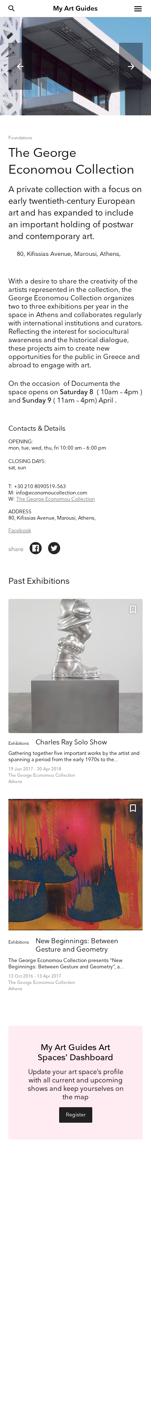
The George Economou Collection (55, 499)
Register (76, 1115)
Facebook (19, 531)
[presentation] (20, 66)
